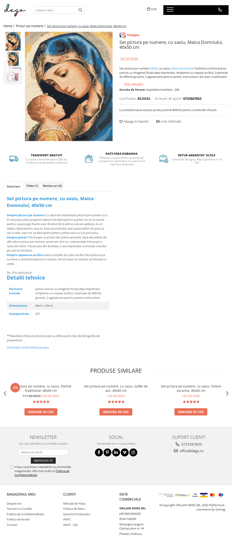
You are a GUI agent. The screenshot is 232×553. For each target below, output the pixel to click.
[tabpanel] (69, 86)
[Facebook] (99, 452)
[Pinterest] (107, 452)
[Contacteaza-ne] (220, 9)
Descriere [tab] (13, 186)
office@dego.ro (191, 451)
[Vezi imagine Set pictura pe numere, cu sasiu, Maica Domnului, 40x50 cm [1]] (13, 60)
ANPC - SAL (70, 525)
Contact (12, 525)
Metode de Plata (74, 503)
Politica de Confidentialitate (25, 514)
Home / (9, 26)
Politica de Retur (74, 509)
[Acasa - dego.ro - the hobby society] (15, 10)
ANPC (67, 519)
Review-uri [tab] (52, 186)
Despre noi (14, 503)
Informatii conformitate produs (28, 347)
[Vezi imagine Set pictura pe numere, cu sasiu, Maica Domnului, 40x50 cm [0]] (13, 41)
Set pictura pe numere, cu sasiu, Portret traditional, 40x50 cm (41, 388)
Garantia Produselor (76, 514)
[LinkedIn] (116, 452)
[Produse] (171, 10)
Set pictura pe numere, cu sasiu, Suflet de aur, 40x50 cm (116, 388)
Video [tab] (32, 186)
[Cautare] (80, 10)
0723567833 (191, 444)
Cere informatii (170, 121)
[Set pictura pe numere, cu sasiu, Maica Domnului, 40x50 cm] (69, 86)
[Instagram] (133, 452)
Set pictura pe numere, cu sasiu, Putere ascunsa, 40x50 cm (191, 388)
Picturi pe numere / (31, 26)
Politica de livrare (18, 519)
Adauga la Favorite (136, 121)
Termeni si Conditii (19, 509)
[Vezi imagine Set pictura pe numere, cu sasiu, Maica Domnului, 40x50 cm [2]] (13, 77)
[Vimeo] (125, 452)
